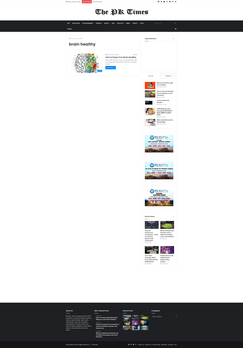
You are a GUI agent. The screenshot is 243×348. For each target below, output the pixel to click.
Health (106, 23)
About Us (141, 344)
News (128, 23)
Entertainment (87, 23)
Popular (150, 76)
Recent (168, 76)
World (69, 29)
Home (72, 38)
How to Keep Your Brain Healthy (120, 57)
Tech (142, 23)
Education (76, 23)
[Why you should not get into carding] (150, 85)
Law (113, 23)
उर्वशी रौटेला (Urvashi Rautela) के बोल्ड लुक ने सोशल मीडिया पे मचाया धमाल (164, 112)
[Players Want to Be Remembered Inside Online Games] (167, 250)
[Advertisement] (159, 55)
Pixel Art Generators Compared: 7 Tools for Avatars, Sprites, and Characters (115, 1)
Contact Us (148, 344)
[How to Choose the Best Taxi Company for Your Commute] (150, 93)
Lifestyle (120, 23)
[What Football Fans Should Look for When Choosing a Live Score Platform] (167, 225)
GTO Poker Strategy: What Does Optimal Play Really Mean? (151, 259)
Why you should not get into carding (165, 84)
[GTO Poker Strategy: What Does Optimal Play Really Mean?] (152, 250)
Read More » (110, 67)
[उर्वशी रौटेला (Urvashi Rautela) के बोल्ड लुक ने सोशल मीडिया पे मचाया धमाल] (150, 111)
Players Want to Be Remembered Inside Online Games (166, 259)
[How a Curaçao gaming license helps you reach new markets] (127, 317)
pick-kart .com (172, 344)
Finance (98, 23)
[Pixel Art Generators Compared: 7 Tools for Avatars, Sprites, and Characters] (152, 225)
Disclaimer (164, 344)
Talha (108, 54)
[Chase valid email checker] (150, 103)
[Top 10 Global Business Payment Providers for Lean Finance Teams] (144, 322)
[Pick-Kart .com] (121, 12)
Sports (135, 23)
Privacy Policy (156, 344)
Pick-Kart (95, 344)
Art (68, 23)
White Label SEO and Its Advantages (165, 121)
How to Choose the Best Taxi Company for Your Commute (165, 93)
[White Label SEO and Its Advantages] (150, 122)
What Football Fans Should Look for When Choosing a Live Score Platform (167, 234)
